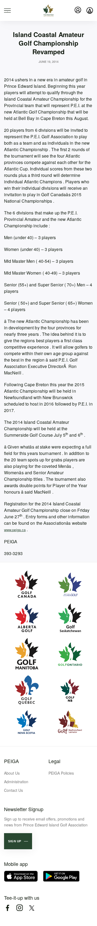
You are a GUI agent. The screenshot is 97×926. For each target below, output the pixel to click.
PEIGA (11, 760)
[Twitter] (31, 908)
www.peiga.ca (15, 529)
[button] (18, 841)
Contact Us (13, 790)
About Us (12, 773)
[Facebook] (7, 908)
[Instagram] (19, 908)
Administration (16, 781)
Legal (54, 760)
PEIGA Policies (61, 773)
